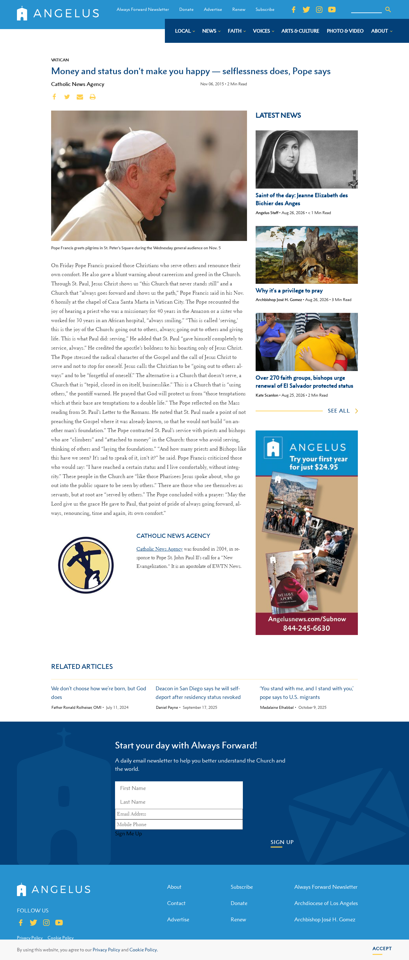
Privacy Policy (106, 950)
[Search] (388, 9)
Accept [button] (382, 948)
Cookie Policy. (143, 950)
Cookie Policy (60, 938)
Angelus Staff (267, 212)
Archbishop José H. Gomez (279, 299)
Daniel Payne (167, 707)
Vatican (60, 59)
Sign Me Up (128, 833)
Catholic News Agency (77, 84)
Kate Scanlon (267, 395)
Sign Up (282, 842)
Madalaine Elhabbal (277, 707)
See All (339, 410)
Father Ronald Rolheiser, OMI (76, 707)
